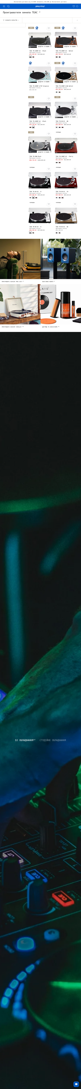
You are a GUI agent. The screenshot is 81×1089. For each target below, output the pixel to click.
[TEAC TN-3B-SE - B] (40, 178)
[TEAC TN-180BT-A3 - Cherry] (66, 143)
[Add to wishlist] (48, 28)
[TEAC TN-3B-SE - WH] (66, 108)
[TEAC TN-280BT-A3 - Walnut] (66, 37)
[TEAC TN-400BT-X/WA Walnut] (66, 72)
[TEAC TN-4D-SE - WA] (66, 213)
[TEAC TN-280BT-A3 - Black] (40, 108)
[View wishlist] (74, 6)
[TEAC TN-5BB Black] (40, 143)
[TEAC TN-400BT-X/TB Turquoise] (40, 72)
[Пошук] (8, 6)
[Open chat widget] (76, 1084)
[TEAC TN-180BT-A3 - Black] (40, 37)
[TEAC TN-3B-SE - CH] (66, 178)
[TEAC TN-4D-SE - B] (40, 213)
